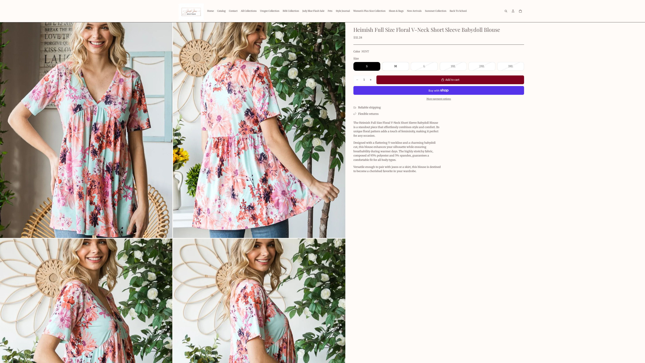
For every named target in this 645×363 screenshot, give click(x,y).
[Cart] (520, 11)
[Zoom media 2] (259, 130)
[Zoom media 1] (86, 130)
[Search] (506, 11)
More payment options (438, 98)
